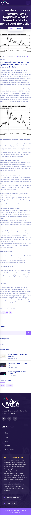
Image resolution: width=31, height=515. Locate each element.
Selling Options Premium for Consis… (17, 355)
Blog (3, 344)
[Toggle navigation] (28, 2)
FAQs (6, 437)
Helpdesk (8, 445)
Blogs (6, 441)
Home (11, 28)
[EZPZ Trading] (5, 2)
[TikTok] (15, 419)
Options (13, 308)
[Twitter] (4, 419)
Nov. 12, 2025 (21, 56)
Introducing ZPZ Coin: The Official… (17, 373)
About (7, 433)
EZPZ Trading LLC (21, 510)
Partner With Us (9, 449)
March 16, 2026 (12, 367)
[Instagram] (9, 419)
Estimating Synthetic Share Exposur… (17, 364)
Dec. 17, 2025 (12, 376)
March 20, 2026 (12, 358)
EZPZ (6, 308)
